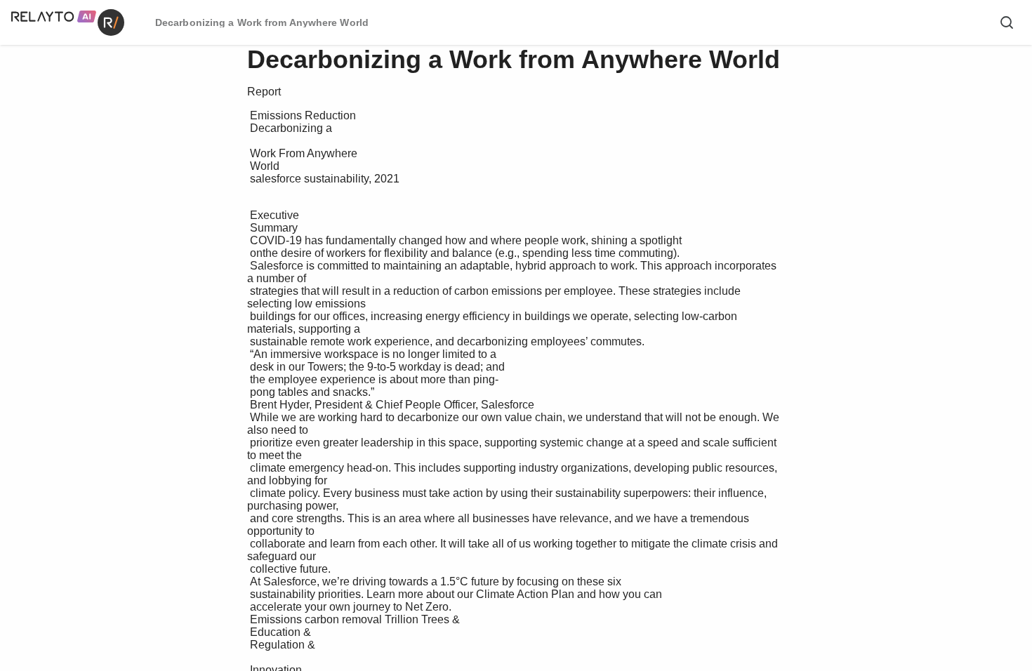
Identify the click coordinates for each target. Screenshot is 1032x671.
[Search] (1007, 22)
